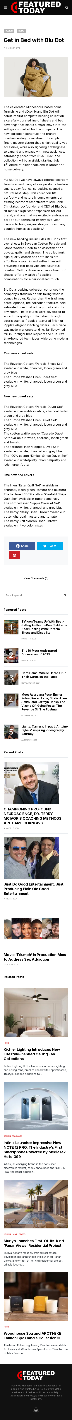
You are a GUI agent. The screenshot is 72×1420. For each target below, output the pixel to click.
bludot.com (31, 165)
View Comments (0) (36, 578)
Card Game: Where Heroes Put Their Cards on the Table (43, 675)
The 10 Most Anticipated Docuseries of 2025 (39, 652)
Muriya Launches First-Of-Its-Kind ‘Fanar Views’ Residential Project (34, 1243)
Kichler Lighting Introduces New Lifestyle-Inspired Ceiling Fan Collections (32, 1054)
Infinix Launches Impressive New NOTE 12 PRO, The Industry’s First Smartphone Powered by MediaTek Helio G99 (35, 1150)
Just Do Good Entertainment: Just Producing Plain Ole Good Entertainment (34, 889)
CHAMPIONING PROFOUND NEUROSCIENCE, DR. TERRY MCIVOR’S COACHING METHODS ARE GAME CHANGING (32, 816)
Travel (22, 1234)
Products (17, 1136)
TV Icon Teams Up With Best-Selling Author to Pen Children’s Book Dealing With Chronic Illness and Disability (44, 627)
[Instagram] (36, 1410)
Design (9, 31)
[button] (6, 7)
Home (21, 31)
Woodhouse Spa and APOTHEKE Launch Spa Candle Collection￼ (32, 1335)
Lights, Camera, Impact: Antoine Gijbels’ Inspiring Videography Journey (44, 730)
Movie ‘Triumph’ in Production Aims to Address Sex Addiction (35, 957)
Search (65, 595)
